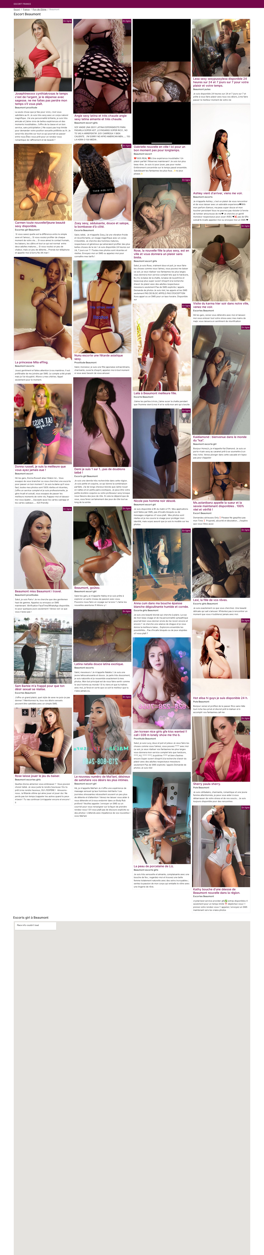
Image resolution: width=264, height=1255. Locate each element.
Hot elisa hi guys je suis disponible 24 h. (220, 698)
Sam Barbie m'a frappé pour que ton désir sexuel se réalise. (39, 687)
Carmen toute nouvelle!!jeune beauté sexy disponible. (40, 224)
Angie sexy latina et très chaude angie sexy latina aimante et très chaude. (100, 117)
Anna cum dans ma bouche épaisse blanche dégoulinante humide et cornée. (161, 605)
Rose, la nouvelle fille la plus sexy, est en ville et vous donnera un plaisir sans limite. (161, 254)
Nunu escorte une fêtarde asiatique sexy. (98, 357)
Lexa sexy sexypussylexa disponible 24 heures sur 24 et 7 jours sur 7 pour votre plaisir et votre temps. (221, 82)
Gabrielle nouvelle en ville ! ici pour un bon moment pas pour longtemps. (159, 148)
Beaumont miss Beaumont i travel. (38, 591)
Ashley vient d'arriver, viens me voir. (218, 193)
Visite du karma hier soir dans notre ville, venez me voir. (221, 305)
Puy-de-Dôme (39, 9)
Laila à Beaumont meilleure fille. (155, 393)
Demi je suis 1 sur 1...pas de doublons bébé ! (99, 470)
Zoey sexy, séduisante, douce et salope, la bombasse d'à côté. (101, 224)
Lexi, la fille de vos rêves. (210, 600)
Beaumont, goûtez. (87, 587)
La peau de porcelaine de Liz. (154, 866)
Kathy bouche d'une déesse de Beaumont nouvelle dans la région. (216, 891)
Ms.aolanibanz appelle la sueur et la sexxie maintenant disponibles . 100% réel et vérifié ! (218, 506)
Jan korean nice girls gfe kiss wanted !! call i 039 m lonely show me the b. (160, 733)
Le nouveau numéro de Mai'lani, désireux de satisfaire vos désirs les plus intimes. (102, 778)
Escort (17, 9)
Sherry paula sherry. (207, 784)
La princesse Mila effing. (31, 362)
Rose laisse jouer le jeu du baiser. (37, 776)
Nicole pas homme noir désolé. (155, 501)
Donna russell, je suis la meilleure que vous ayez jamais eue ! (40, 468)
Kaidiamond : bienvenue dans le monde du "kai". (220, 438)
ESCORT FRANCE (22, 4)
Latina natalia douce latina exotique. (99, 664)
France (26, 9)
